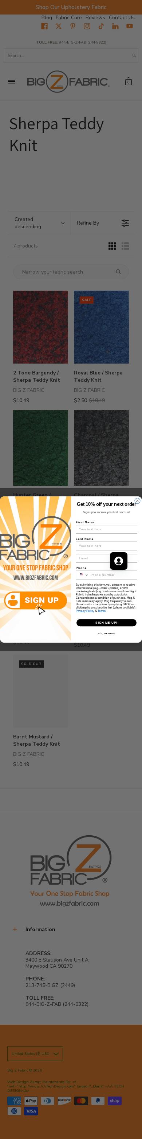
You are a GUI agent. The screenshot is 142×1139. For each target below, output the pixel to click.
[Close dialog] (137, 501)
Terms (102, 610)
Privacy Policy (85, 610)
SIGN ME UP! (106, 622)
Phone (81, 568)
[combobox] (82, 575)
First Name (85, 522)
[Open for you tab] (118, 561)
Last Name (85, 539)
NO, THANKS (106, 633)
